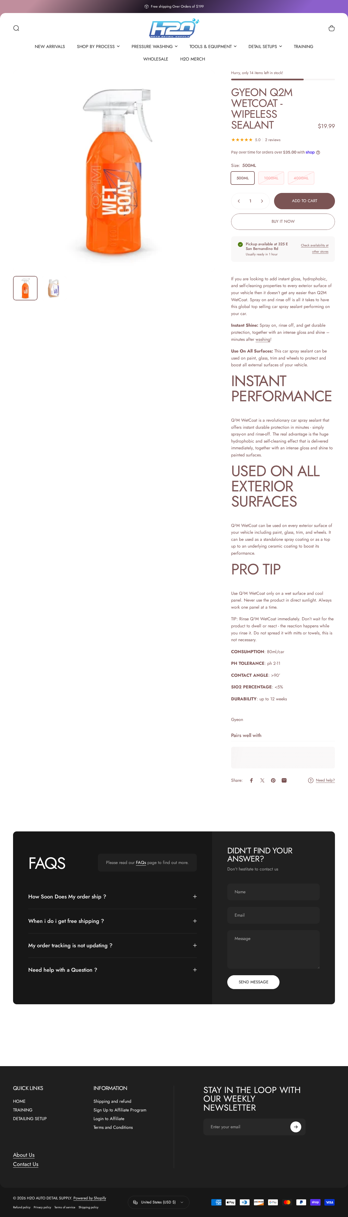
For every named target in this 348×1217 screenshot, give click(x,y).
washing (263, 339)
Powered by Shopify (89, 1198)
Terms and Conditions (113, 1127)
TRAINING (22, 1110)
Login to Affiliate (109, 1118)
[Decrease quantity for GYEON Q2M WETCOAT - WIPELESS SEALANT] (237, 201)
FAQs (141, 862)
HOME (19, 1101)
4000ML (301, 178)
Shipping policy (88, 1207)
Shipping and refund (112, 1101)
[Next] (200, 180)
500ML (243, 178)
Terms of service (64, 1207)
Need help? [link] (325, 780)
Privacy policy (42, 1207)
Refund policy (21, 1207)
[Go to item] (25, 288)
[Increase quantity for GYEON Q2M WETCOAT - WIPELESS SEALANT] (263, 201)
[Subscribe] (295, 1126)
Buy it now (283, 221)
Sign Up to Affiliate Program (120, 1110)
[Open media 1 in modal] (114, 171)
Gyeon (237, 719)
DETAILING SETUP (30, 1118)
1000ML (271, 178)
